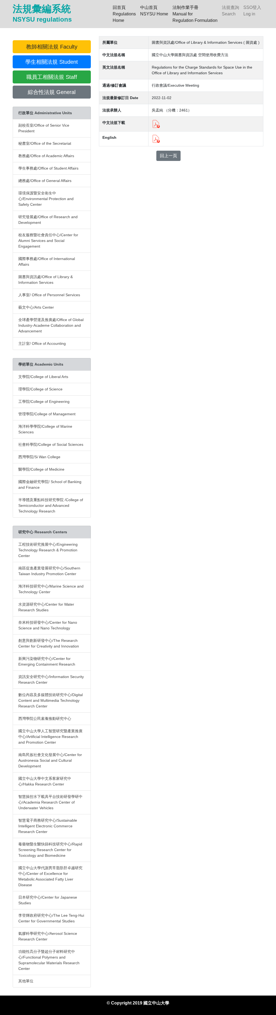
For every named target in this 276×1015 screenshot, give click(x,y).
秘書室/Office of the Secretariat (44, 143)
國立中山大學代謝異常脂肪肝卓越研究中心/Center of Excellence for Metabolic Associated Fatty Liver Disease (50, 876)
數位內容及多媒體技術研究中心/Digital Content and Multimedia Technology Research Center (50, 700)
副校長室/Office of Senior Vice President (43, 128)
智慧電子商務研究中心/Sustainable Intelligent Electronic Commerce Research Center (47, 826)
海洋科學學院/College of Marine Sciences (45, 429)
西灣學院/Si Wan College (39, 457)
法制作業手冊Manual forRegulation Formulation (195, 14)
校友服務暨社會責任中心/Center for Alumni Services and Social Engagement (48, 240)
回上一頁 (168, 155)
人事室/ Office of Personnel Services (49, 295)
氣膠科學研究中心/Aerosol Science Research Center (47, 936)
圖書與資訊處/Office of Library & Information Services (45, 280)
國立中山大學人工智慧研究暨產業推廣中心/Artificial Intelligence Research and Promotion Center (50, 736)
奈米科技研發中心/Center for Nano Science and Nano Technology (47, 625)
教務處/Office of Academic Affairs (46, 156)
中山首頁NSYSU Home (154, 10)
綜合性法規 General (51, 92)
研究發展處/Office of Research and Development (48, 220)
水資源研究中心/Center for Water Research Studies (46, 607)
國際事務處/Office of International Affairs (46, 262)
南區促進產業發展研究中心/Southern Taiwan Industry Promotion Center (49, 571)
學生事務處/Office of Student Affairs (48, 168)
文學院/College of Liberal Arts (43, 377)
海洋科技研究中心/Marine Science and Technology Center (51, 589)
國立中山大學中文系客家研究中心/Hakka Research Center (44, 781)
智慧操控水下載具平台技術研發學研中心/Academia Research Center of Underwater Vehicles (50, 802)
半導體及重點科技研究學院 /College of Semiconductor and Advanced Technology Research (50, 505)
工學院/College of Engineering (44, 401)
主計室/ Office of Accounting (42, 343)
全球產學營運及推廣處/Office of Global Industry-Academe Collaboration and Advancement (51, 325)
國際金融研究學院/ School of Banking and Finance (49, 485)
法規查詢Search (230, 10)
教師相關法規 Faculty (51, 47)
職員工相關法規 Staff (51, 77)
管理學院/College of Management (46, 414)
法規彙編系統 (42, 13)
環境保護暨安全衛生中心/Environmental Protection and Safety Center (46, 199)
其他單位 (25, 981)
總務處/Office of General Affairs (44, 180)
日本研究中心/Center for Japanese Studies (47, 900)
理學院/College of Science (40, 389)
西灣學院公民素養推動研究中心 (44, 718)
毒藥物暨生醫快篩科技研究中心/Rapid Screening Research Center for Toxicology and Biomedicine (50, 850)
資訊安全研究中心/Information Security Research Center (51, 679)
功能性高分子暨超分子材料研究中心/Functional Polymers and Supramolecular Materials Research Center (49, 960)
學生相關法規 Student (51, 62)
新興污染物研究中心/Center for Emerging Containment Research (46, 661)
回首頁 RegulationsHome (125, 14)
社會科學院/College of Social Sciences (50, 444)
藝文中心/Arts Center (36, 307)
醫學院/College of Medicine (41, 469)
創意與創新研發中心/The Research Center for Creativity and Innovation (48, 643)
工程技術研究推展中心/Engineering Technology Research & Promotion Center (48, 550)
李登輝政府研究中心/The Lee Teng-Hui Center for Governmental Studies (51, 918)
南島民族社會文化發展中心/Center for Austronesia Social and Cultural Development (50, 760)
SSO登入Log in (252, 10)
